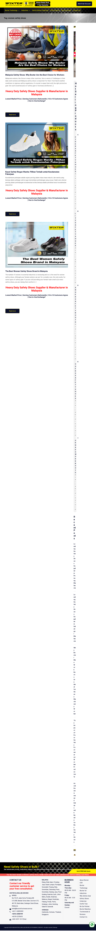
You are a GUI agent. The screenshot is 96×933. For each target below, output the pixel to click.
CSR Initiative (55, 10)
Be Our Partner (66, 10)
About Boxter (84, 880)
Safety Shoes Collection (40, 10)
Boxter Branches (85, 909)
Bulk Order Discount (84, 4)
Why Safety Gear (85, 896)
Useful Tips (84, 904)
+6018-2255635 (17, 916)
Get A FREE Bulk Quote (83, 871)
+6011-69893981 (18, 911)
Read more (12, 114)
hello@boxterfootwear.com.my (22, 908)
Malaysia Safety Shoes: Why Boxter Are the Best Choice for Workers (34, 75)
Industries (24, 10)
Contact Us (77, 10)
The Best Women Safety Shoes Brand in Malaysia (26, 271)
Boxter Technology (11, 10)
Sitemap (55, 927)
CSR (81, 883)
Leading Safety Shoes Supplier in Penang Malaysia (75, 566)
